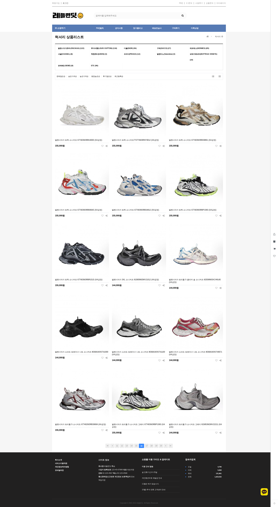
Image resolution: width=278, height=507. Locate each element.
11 (117, 446)
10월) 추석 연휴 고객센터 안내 (153, 490)
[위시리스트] (102, 145)
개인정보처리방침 (62, 467)
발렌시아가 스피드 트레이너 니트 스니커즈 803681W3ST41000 (81, 352)
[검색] (182, 15)
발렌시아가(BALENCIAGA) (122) (71, 48)
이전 (112, 446)
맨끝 (170, 446)
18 (151, 446)
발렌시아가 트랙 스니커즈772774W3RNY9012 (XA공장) (135, 140)
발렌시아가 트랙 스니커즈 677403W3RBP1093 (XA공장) (192, 210)
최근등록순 (119, 76)
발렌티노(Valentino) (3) (166, 54)
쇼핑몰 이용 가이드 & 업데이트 (156, 459)
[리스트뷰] (213, 76)
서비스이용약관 (61, 463)
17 (147, 446)
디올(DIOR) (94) (130, 48)
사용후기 (199, 3)
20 (161, 446)
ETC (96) (94, 66)
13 (127, 446)
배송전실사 (157, 28)
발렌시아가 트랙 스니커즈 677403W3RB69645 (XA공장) (78, 210)
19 (156, 446)
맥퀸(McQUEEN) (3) (99, 54)
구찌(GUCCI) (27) (164, 48)
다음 (166, 446)
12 (122, 446)
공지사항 (119, 28)
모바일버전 (59, 470)
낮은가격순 (72, 76)
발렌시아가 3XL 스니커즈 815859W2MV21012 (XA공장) (135, 280)
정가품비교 (138, 28)
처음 (107, 446)
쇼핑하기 (61, 28)
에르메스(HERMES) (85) (199, 48)
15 (136, 446)
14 (131, 446)
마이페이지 (221, 3)
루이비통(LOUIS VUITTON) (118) (104, 48)
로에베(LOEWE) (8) (65, 66)
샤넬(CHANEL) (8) (65, 54)
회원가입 (56, 3)
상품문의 (209, 3)
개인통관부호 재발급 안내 (152, 478)
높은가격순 (84, 76)
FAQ (181, 3)
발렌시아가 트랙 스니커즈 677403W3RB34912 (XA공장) (135, 210)
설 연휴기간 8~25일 (149, 472)
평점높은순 (95, 76)
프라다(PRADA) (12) (132, 54)
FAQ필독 (100, 28)
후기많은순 (107, 76)
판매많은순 (61, 76)
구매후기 (176, 28)
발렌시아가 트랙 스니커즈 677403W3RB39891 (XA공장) (192, 140)
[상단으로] (274, 503)
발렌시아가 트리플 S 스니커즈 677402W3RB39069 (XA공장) (80, 424)
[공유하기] (106, 145)
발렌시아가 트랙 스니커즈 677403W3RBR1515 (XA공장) (78, 280)
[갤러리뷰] (219, 76)
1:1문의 (189, 3)
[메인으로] (208, 36)
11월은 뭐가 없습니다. (150, 484)
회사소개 (58, 460)
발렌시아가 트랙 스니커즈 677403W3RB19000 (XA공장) (78, 140)
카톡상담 (195, 28)
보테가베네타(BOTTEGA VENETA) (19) (203, 57)
